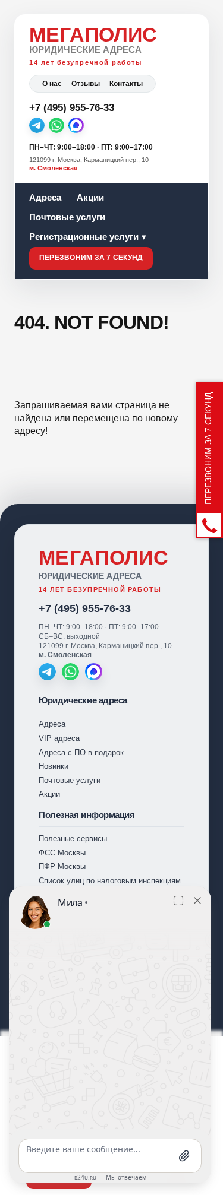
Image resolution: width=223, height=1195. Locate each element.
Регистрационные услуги (84, 236)
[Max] (76, 125)
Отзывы (85, 83)
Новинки (53, 766)
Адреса (45, 197)
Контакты (126, 83)
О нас (52, 83)
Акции (90, 197)
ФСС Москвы (62, 852)
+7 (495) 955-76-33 (85, 608)
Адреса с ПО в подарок (81, 752)
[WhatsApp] (56, 125)
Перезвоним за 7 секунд (91, 257)
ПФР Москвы (62, 866)
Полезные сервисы (73, 838)
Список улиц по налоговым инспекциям (110, 880)
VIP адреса (59, 738)
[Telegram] (37, 125)
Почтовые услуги (67, 217)
